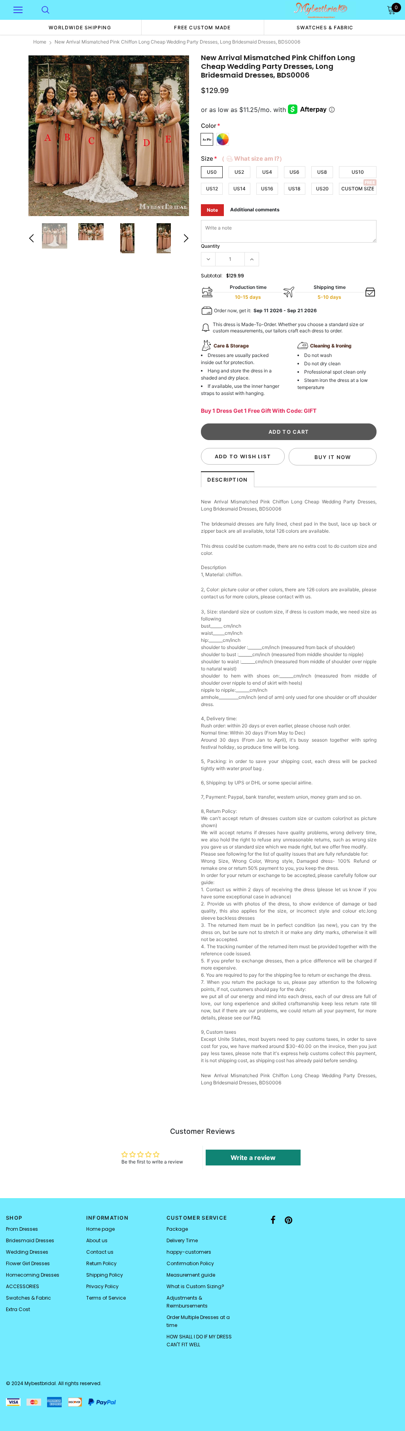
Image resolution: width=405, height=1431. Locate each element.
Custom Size (357, 189)
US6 (294, 172)
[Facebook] (273, 1220)
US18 (294, 189)
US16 (267, 189)
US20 (322, 189)
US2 (239, 172)
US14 (239, 189)
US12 (212, 189)
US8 (322, 172)
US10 (358, 172)
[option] (80, 27)
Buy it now (332, 457)
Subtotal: (212, 275)
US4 (267, 172)
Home (39, 42)
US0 (212, 172)
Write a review (253, 1158)
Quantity (210, 246)
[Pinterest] (288, 1220)
